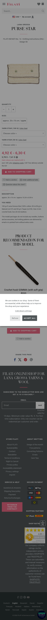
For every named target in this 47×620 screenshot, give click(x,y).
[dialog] (23, 310)
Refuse (15, 318)
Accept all (30, 318)
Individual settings (23, 311)
